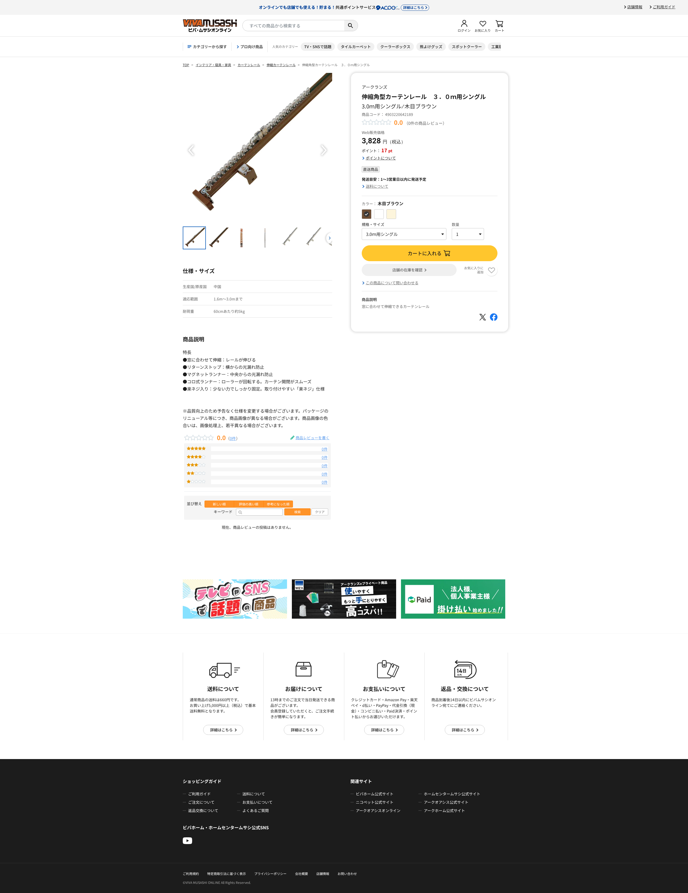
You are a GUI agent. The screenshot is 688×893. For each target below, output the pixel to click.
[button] (464, 25)
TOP (186, 64)
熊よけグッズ (431, 46)
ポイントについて (381, 158)
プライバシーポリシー (270, 873)
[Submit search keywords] (351, 25)
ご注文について (201, 802)
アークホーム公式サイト (444, 810)
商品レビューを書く (312, 437)
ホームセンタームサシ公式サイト (452, 793)
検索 (297, 511)
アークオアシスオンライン (378, 810)
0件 (233, 438)
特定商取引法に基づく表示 (226, 873)
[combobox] (293, 25)
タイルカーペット (356, 46)
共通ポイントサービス (341, 7)
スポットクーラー (467, 46)
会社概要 (301, 873)
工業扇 (497, 46)
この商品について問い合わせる (392, 282)
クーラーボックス (395, 46)
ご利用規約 (191, 873)
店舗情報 (634, 6)
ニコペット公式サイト (374, 802)
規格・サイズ (373, 224)
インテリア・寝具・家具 (213, 64)
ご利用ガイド (664, 6)
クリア (320, 511)
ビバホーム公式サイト (374, 793)
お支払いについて (257, 802)
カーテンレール (249, 64)
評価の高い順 (248, 504)
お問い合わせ (347, 873)
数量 (455, 224)
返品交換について (203, 810)
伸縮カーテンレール (281, 64)
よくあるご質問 (255, 810)
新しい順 (219, 504)
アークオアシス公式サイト (446, 802)
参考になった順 (278, 504)
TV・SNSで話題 (317, 46)
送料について (377, 186)
